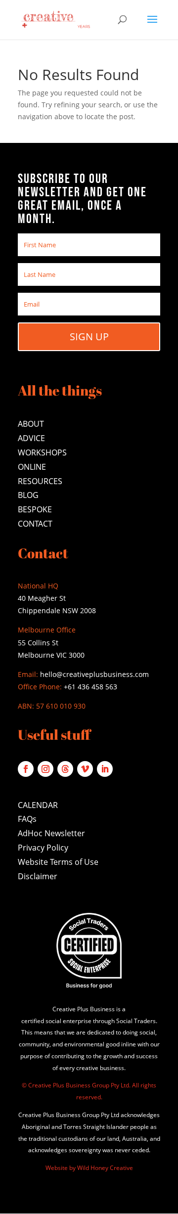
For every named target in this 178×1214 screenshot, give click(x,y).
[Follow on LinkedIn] (105, 769)
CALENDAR (38, 805)
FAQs (27, 818)
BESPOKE (35, 509)
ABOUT (31, 423)
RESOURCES (40, 481)
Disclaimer (37, 876)
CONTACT (35, 523)
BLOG (28, 495)
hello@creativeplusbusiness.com (93, 674)
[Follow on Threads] (65, 769)
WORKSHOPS (42, 452)
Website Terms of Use (58, 861)
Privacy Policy (43, 847)
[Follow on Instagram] (45, 769)
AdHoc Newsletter (51, 833)
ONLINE (32, 466)
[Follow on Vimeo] (85, 769)
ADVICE (31, 438)
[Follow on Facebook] (26, 769)
